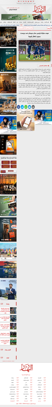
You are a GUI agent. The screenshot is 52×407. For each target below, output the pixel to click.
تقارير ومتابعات (30, 22)
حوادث (20, 22)
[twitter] (31, 1)
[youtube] (28, 1)
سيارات (39, 398)
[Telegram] (29, 107)
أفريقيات (12, 396)
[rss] (26, 1)
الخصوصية (12, 401)
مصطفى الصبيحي (43, 65)
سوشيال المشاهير (39, 391)
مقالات (4, 22)
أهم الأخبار (46, 22)
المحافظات (9, 22)
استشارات (26, 389)
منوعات (12, 384)
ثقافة (14, 22)
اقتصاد (24, 22)
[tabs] (19, 1)
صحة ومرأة (12, 389)
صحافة (39, 387)
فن (17, 22)
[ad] (8, 36)
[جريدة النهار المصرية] (26, 17)
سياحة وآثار (12, 398)
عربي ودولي (37, 22)
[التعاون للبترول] (8, 144)
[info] (21, 1)
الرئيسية (39, 378)
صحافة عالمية (26, 394)
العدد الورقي (39, 396)
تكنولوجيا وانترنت (12, 387)
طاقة (26, 396)
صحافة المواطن (26, 387)
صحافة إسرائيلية (12, 394)
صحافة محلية (39, 394)
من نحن (39, 401)
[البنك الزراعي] (43, 117)
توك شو (26, 391)
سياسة (39, 389)
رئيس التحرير (12, 391)
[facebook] (33, 1)
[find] (23, 1)
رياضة (42, 22)
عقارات (26, 398)
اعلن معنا (26, 401)
